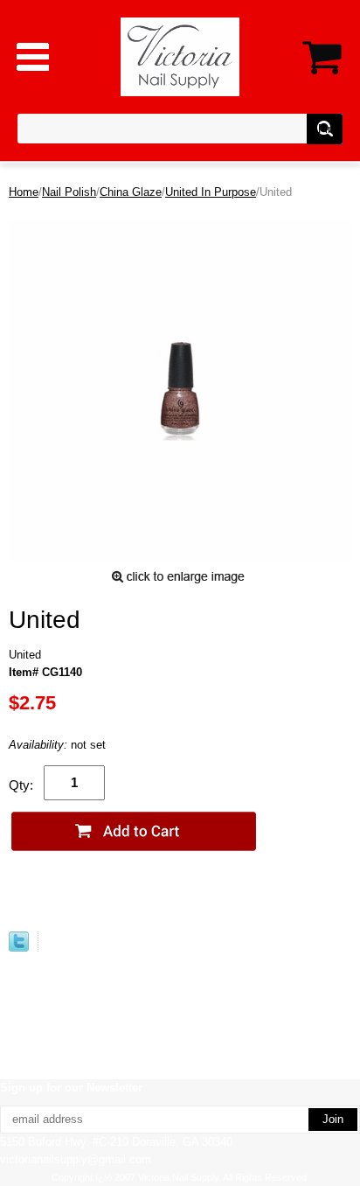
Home (23, 192)
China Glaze (131, 192)
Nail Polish (69, 192)
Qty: (21, 785)
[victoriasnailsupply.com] (180, 55)
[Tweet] (19, 947)
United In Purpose (210, 192)
